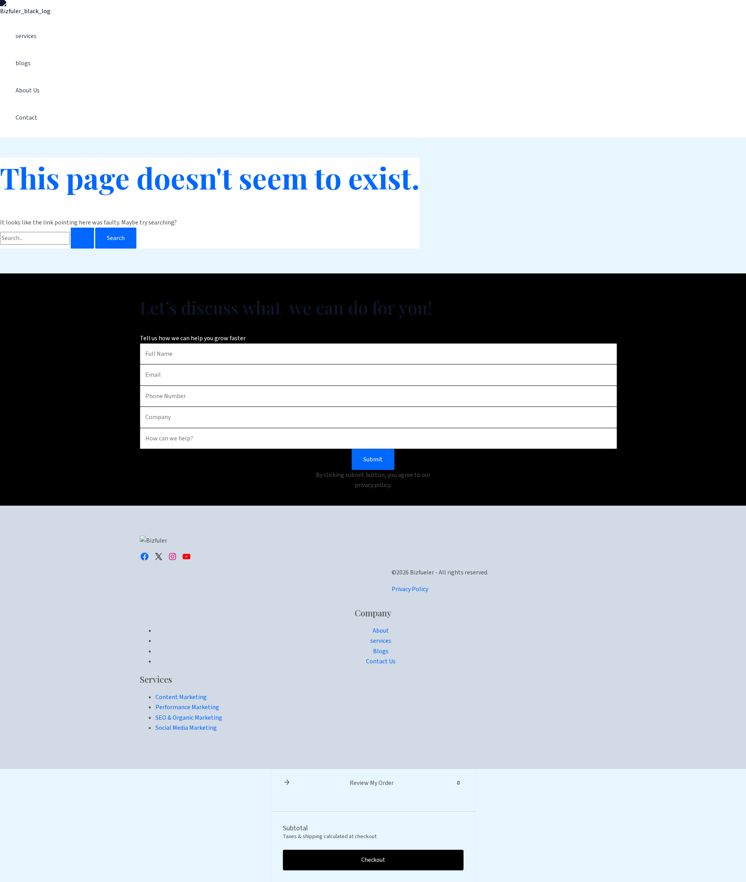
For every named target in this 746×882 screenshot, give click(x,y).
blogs (23, 63)
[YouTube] (186, 556)
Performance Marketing (187, 707)
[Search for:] (47, 238)
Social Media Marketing (186, 728)
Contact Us (381, 661)
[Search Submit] (82, 238)
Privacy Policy (410, 589)
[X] (158, 556)
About (381, 630)
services (26, 36)
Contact (26, 117)
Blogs (381, 651)
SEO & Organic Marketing (188, 717)
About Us (28, 90)
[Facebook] (144, 556)
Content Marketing (181, 697)
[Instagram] (172, 556)
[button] (287, 783)
